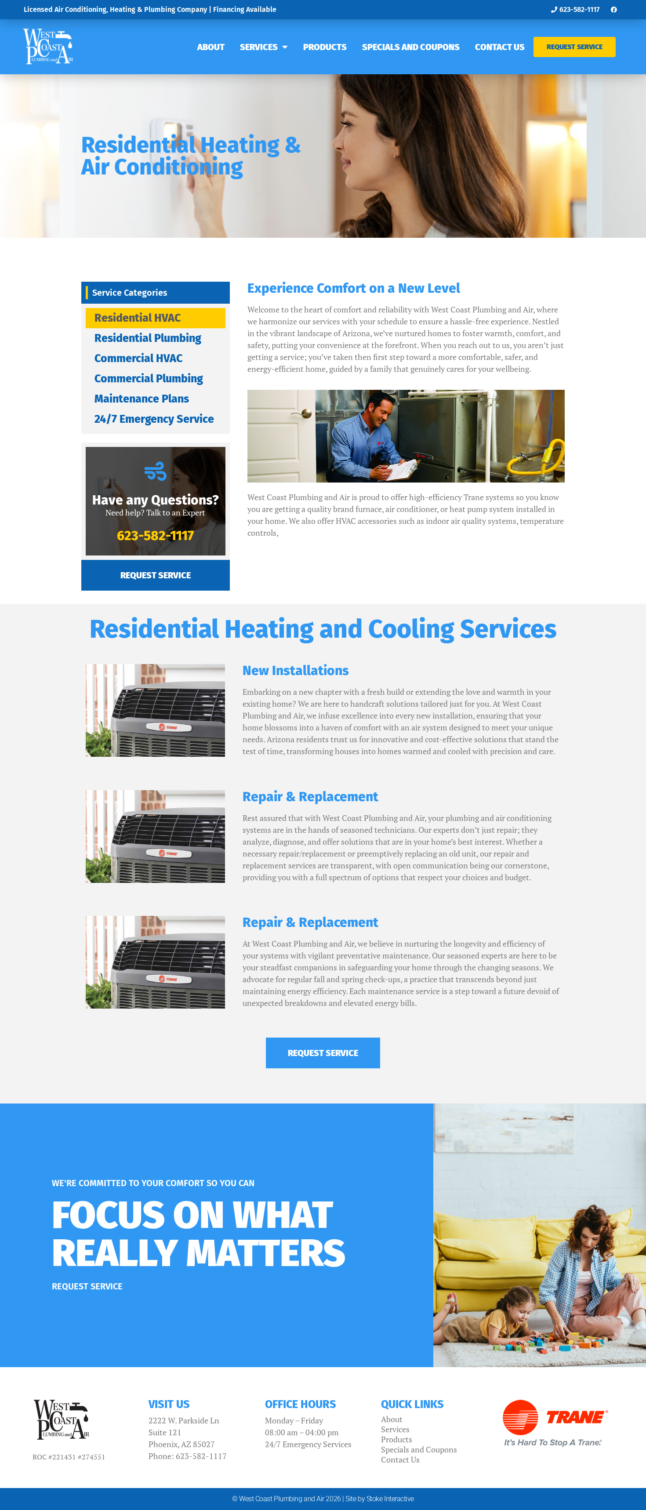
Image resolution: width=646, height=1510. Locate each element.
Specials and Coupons (411, 47)
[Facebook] (614, 10)
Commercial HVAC (138, 358)
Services (259, 47)
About (211, 47)
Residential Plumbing (147, 338)
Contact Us (500, 47)
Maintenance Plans (141, 399)
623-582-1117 (155, 536)
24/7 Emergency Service (154, 419)
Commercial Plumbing (148, 378)
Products (325, 47)
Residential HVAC (137, 318)
